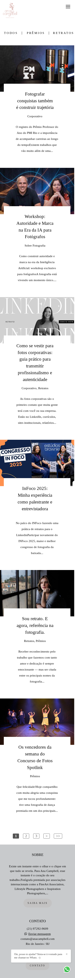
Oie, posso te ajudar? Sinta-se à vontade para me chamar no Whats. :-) (38, 956)
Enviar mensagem (39, 933)
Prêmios (36, 33)
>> (58, 836)
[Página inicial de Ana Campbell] (10, 11)
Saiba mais (38, 903)
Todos (11, 33)
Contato (37, 965)
